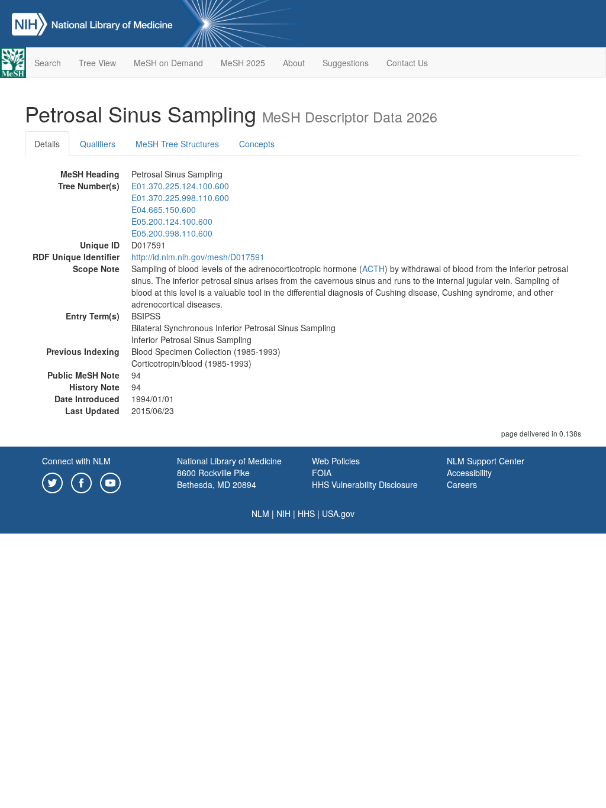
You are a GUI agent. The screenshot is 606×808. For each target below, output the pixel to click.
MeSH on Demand (168, 63)
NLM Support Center (485, 461)
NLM (260, 513)
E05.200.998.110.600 (171, 233)
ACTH (373, 268)
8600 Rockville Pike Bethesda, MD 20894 (216, 478)
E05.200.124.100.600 (171, 221)
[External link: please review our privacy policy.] (52, 481)
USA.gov (338, 513)
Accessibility (469, 473)
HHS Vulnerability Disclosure (365, 484)
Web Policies (336, 461)
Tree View (97, 63)
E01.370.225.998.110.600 (180, 197)
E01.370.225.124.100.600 (180, 186)
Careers (462, 484)
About (294, 63)
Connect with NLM (76, 461)
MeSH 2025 (243, 63)
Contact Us (407, 63)
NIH (283, 513)
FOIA (321, 473)
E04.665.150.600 (163, 209)
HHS (306, 513)
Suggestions (346, 63)
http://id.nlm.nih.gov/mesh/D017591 (198, 257)
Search (47, 63)
